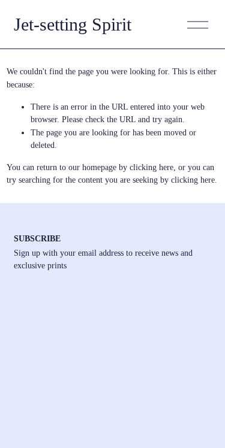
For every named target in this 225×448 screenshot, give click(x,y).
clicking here (151, 167)
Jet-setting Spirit (72, 24)
